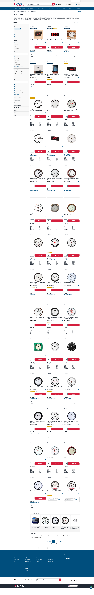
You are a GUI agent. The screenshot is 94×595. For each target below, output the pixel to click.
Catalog (62, 1)
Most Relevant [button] (66, 23)
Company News (16, 557)
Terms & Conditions (45, 587)
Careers (15, 555)
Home (14, 11)
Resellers (37, 557)
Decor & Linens (26, 11)
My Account (27, 555)
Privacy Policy (52, 581)
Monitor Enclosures (43, 548)
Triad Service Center (39, 561)
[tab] (75, 23)
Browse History (49, 1)
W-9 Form (26, 568)
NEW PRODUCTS (51, 8)
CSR (14, 561)
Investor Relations (16, 559)
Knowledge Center (67, 1)
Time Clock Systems (34, 548)
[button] (75, 1)
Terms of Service (57, 581)
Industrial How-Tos (50, 561)
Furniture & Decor (20, 11)
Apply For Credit (27, 563)
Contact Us (54, 1)
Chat (58, 1)
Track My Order (27, 559)
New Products (50, 557)
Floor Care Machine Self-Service (30, 574)
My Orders (26, 557)
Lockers (49, 548)
